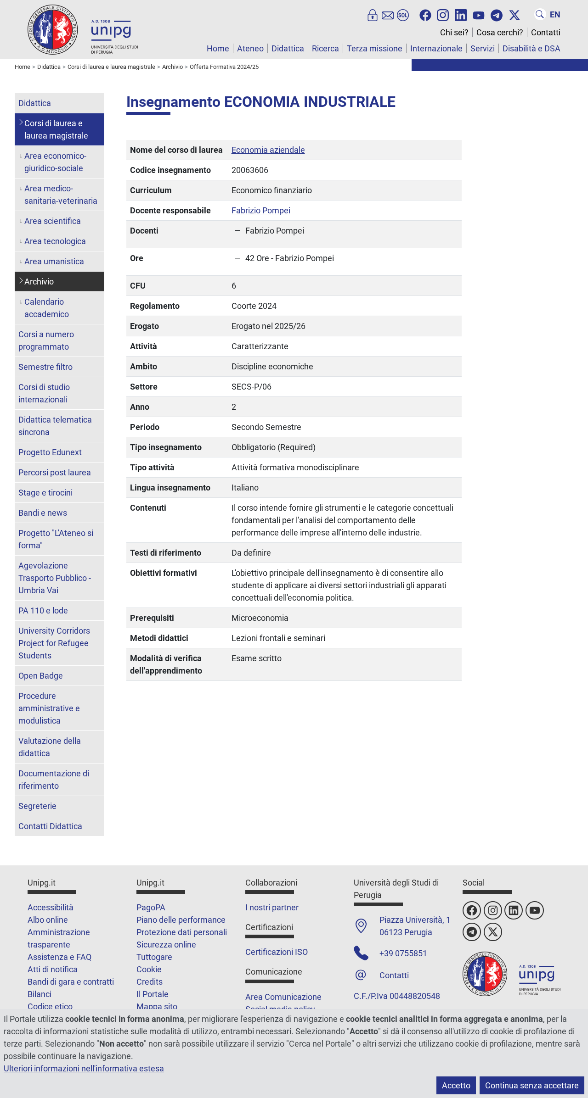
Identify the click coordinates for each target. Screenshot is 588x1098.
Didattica (287, 48)
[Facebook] (425, 14)
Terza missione (374, 48)
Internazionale (436, 48)
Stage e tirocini (45, 492)
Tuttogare (154, 957)
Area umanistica (54, 261)
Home (218, 48)
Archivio (39, 281)
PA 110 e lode (43, 610)
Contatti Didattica (50, 826)
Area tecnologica (55, 241)
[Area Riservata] (373, 14)
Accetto (456, 1085)
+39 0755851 (403, 953)
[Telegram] (497, 14)
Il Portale (152, 994)
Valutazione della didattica (49, 747)
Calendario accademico (46, 308)
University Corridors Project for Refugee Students (54, 643)
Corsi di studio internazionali (44, 393)
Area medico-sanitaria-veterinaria (60, 195)
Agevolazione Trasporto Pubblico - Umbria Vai (54, 578)
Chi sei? (454, 32)
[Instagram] (443, 14)
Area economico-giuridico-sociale (55, 162)
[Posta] (388, 14)
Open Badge (40, 675)
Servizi (482, 48)
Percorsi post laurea (54, 472)
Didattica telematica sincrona (55, 426)
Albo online (48, 920)
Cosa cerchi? (499, 32)
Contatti (545, 32)
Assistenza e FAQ (59, 957)
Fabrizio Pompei (261, 210)
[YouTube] (479, 14)
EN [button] (555, 14)
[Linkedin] (461, 14)
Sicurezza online (166, 944)
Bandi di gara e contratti (71, 982)
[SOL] (403, 14)
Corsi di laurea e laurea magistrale (56, 129)
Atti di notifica (53, 969)
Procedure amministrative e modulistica (49, 708)
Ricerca (325, 48)
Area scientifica (52, 221)
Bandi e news (42, 513)
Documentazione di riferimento (53, 780)
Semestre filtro (45, 367)
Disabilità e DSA (531, 48)
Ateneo (250, 48)
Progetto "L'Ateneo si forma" (55, 539)
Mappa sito (156, 1006)
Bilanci (39, 994)
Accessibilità (51, 907)
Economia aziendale (268, 150)
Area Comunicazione (283, 997)
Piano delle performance (181, 920)
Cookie (149, 969)
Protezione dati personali (181, 932)
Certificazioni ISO (276, 952)
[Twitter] (514, 14)
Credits (149, 982)
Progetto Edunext (50, 452)
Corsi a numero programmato (46, 340)
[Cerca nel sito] (540, 14)
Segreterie (37, 806)
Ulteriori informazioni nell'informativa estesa (84, 1068)
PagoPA (150, 907)
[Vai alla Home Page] (83, 29)
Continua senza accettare (532, 1085)
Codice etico (50, 1006)
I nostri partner (272, 907)
